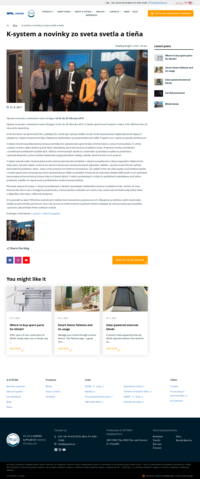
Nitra (178, 436)
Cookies (174, 386)
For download (14, 396)
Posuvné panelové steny (97, 396)
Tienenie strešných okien (137, 391)
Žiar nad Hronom (157, 446)
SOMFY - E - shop (132, 396)
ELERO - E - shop (93, 386)
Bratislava (158, 436)
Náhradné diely (93, 401)
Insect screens (53, 391)
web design (187, 476)
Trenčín (156, 440)
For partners (176, 400)
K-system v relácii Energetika (45, 213)
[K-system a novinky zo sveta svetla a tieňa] (77, 80)
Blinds (49, 386)
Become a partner (16, 386)
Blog (15, 25)
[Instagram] (60, 449)
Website (150, 476)
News (9, 407)
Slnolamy (50, 396)
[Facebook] (55, 449)
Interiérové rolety (133, 401)
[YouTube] (64, 449)
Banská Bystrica (184, 440)
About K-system (15, 391)
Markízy (89, 391)
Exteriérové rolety (133, 386)
